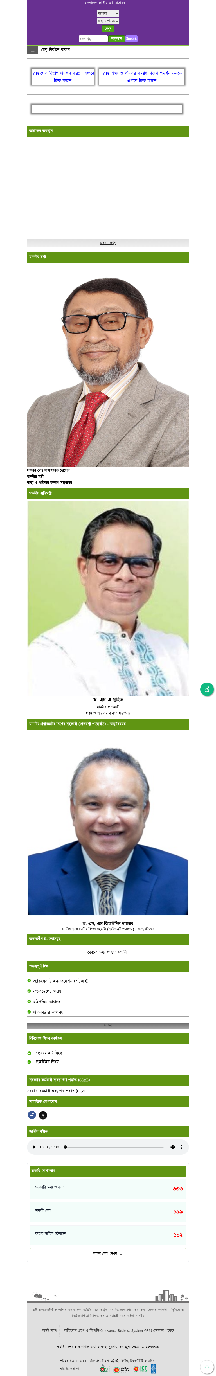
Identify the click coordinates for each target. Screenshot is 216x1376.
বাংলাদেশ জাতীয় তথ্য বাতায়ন (105, 3)
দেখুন (108, 28)
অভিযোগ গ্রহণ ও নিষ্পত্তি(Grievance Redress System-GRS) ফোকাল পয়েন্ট (119, 1331)
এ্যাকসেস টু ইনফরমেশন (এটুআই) (61, 981)
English (131, 38)
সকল (108, 1025)
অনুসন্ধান (116, 38)
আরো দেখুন (108, 243)
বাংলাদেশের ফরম (47, 991)
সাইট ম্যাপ (49, 1331)
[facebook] (33, 1118)
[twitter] (43, 1118)
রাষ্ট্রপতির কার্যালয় (47, 1002)
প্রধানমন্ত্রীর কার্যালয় (48, 1012)
